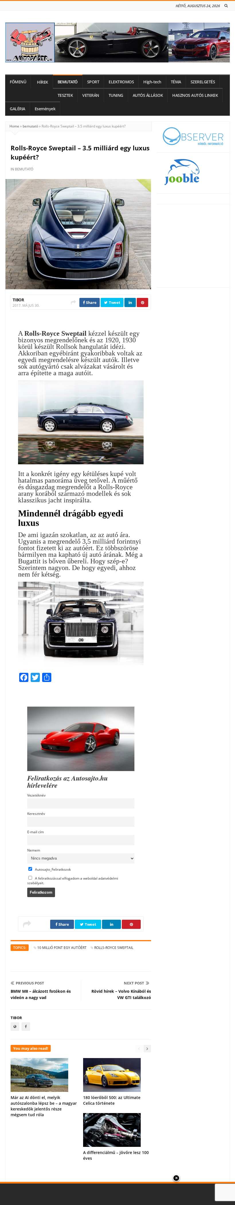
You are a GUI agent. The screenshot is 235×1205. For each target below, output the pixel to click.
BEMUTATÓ (68, 81)
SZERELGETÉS (203, 81)
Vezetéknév (36, 795)
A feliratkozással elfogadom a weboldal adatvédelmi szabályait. (72, 880)
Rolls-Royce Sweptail (113, 947)
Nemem (33, 850)
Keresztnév (36, 813)
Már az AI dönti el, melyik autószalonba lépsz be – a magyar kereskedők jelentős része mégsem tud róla (44, 1106)
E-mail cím (35, 831)
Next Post (134, 983)
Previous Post (30, 983)
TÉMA (176, 81)
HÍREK (42, 82)
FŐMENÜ (18, 81)
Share (90, 302)
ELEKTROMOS (121, 81)
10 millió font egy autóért (62, 947)
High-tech (152, 81)
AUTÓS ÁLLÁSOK (148, 95)
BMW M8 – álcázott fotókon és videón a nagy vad (41, 994)
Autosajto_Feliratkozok (52, 869)
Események (45, 108)
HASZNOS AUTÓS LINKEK (195, 95)
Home (14, 126)
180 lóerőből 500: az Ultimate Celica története (111, 1100)
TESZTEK (65, 95)
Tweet (114, 302)
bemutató (30, 126)
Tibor (18, 299)
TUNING (116, 95)
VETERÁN (90, 95)
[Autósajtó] (117, 42)
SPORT (93, 81)
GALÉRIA (17, 108)
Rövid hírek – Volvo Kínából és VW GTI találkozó (121, 994)
